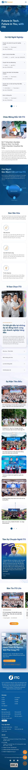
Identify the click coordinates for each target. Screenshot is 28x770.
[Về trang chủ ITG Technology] (8, 2)
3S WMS (16, 699)
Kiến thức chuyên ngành (7, 718)
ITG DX (16, 727)
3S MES (3, 701)
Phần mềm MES (18, 714)
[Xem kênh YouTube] (14, 760)
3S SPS (3, 699)
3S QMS (16, 701)
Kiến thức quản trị (18, 716)
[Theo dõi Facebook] (10, 760)
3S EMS (16, 703)
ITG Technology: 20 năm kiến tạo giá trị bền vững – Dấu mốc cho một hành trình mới (12, 614)
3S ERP (3, 697)
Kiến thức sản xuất (5, 716)
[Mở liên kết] (25, 752)
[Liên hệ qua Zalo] (25, 757)
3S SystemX (17, 697)
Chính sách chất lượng (6, 729)
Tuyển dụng (4, 731)
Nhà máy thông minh (6, 712)
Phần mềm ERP (18, 712)
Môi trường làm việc (7, 609)
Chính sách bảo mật (19, 729)
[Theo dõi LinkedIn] (18, 760)
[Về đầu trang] (25, 763)
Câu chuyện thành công (7, 727)
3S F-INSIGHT (4, 705)
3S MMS (3, 703)
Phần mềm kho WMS (6, 714)
